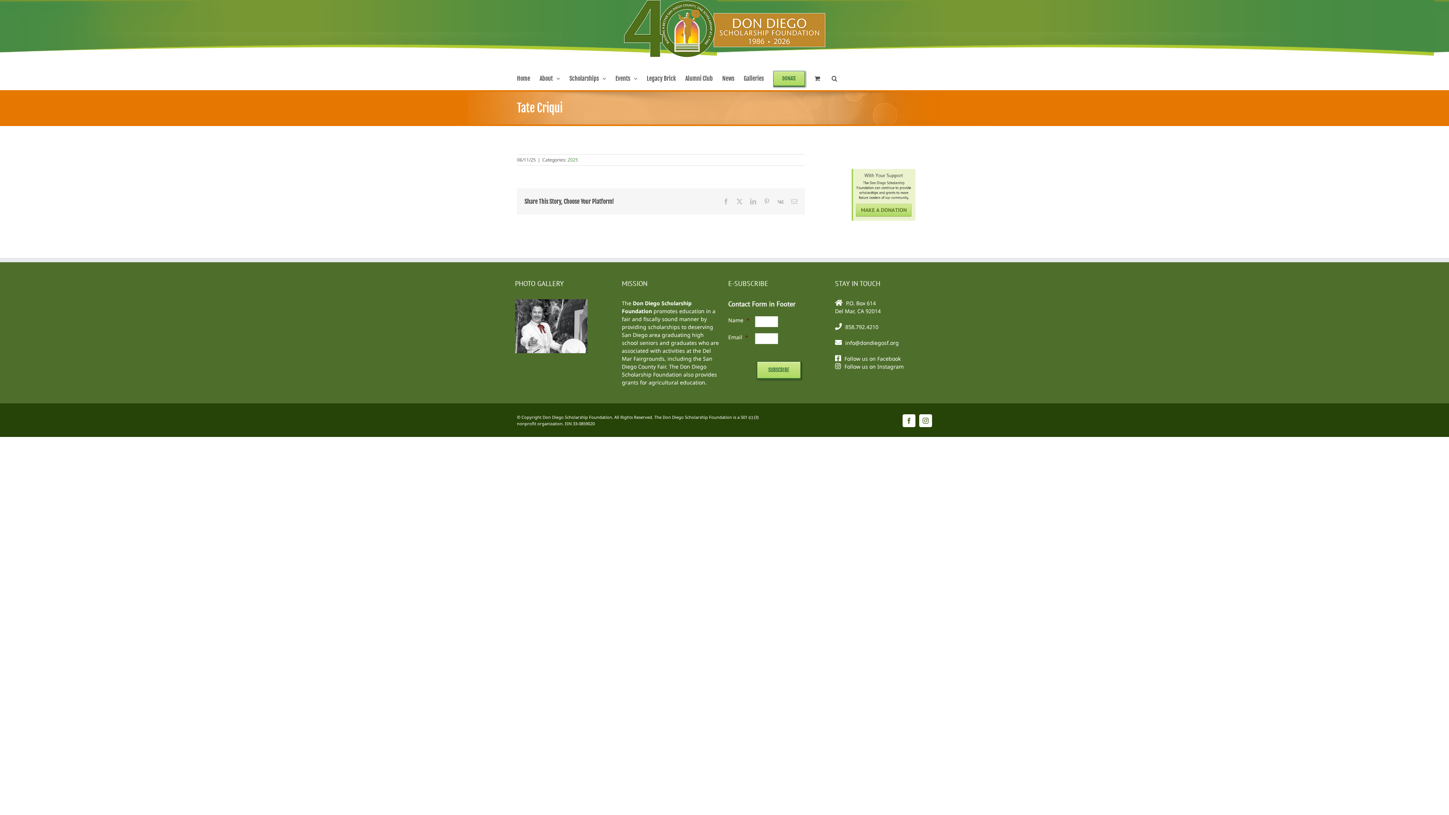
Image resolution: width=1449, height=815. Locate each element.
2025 (573, 160)
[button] (834, 78)
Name (738, 320)
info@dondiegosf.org (872, 342)
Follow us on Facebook (872, 358)
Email (738, 337)
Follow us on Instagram (874, 366)
